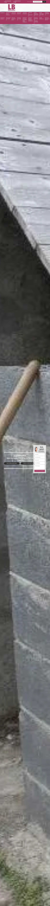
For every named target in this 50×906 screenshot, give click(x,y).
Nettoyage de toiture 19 (19, 18)
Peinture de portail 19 (2, 18)
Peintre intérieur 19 (41, 18)
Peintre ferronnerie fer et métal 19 (41, 14)
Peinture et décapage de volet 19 (47, 18)
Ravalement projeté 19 (19, 13)
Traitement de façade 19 (25, 13)
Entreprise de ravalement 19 (30, 14)
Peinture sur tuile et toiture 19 (8, 13)
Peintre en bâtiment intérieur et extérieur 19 (30, 19)
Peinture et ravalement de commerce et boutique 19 (36, 20)
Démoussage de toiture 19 (8, 18)
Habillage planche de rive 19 (14, 18)
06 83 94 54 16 (17, 2)
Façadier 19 (2, 12)
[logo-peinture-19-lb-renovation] (11, 8)
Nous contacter (28, 463)
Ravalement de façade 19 (14, 13)
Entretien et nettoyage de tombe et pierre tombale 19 (25, 19)
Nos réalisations (12, 463)
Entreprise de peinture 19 (47, 13)
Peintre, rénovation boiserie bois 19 (36, 14)
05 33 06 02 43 (8, 2)
